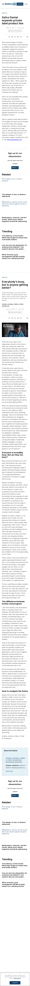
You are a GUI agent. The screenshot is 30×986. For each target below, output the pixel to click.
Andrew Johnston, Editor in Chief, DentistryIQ (15, 759)
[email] (21, 37)
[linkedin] (12, 37)
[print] (27, 37)
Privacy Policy (17, 978)
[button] (3, 4)
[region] (15, 979)
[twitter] (15, 37)
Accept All (15, 982)
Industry (4, 13)
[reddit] (18, 37)
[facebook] (9, 37)
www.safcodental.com (14, 139)
